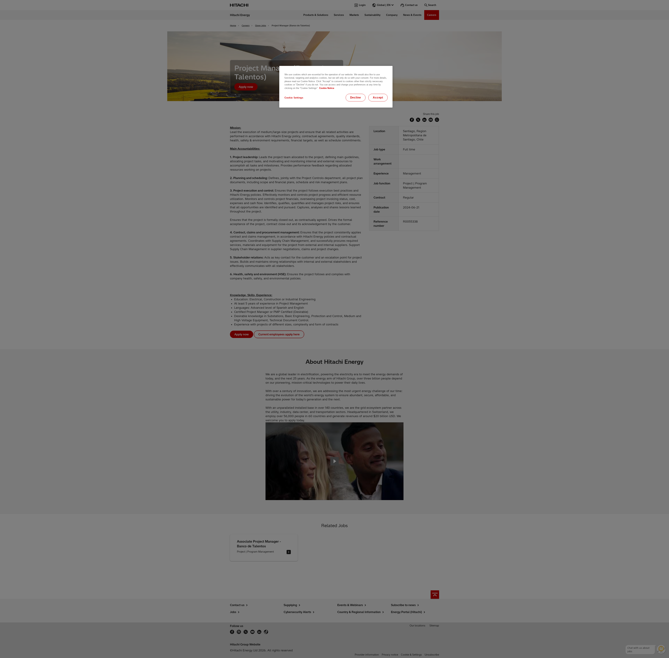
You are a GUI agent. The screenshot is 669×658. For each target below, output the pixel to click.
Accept (378, 97)
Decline (355, 97)
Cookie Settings (293, 97)
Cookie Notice (326, 88)
